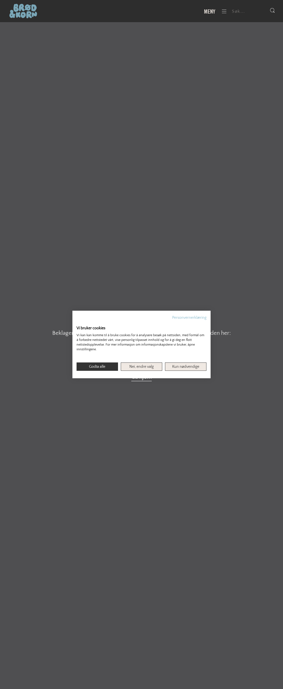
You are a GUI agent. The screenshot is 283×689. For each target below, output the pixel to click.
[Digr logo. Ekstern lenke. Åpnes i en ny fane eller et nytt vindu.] (80, 322)
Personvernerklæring (189, 317)
